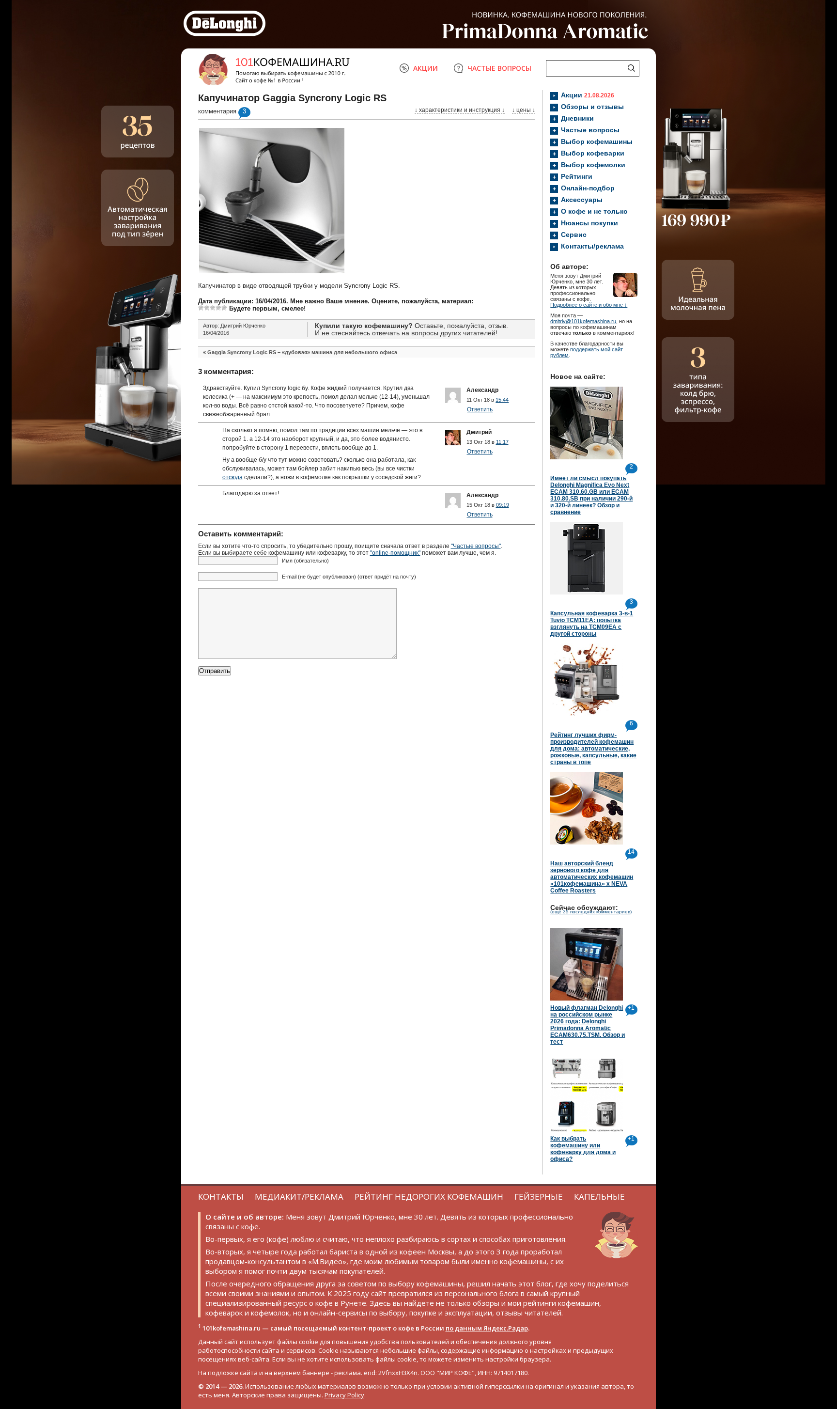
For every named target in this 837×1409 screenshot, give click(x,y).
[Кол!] (201, 308)
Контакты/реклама (592, 246)
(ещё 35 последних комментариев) (591, 911)
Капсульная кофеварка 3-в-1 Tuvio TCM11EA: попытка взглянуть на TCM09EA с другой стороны (591, 623)
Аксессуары (582, 200)
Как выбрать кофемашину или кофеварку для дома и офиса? (583, 1148)
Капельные (599, 1196)
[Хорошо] (218, 308)
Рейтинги (576, 176)
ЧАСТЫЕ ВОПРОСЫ (499, 68)
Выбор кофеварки (592, 153)
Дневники (577, 118)
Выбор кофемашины (597, 141)
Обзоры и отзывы (592, 106)
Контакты (221, 1196)
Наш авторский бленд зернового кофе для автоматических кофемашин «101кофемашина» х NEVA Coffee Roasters (591, 877)
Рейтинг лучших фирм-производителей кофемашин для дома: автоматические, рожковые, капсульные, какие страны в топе (593, 749)
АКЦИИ (425, 68)
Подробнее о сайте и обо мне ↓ (588, 305)
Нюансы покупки (589, 223)
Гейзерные (538, 1196)
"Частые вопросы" (476, 546)
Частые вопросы (590, 130)
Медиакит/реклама (299, 1196)
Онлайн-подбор (588, 188)
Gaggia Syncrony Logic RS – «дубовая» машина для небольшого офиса (302, 352)
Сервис (574, 234)
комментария (217, 111)
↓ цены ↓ (523, 110)
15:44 (502, 400)
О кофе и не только (594, 211)
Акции (587, 95)
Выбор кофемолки (593, 165)
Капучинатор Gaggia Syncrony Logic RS (292, 98)
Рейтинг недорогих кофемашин (429, 1196)
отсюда (232, 477)
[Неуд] (207, 308)
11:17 (502, 442)
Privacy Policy (344, 1395)
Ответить (480, 409)
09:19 (502, 505)
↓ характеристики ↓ (460, 110)
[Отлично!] (224, 308)
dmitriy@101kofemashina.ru (583, 321)
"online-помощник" (395, 552)
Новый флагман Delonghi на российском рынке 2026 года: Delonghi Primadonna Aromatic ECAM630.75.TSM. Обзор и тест (587, 1024)
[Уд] (213, 308)
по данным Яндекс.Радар (487, 1328)
